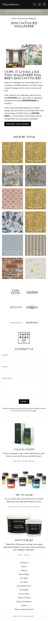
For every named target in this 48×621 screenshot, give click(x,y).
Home (14, 18)
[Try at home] (24, 479)
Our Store (24, 578)
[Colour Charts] (24, 433)
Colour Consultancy (24, 601)
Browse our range (17, 124)
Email (5, 367)
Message (7, 378)
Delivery (24, 570)
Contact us (24, 562)
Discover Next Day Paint (24, 609)
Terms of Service (25, 411)
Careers (24, 605)
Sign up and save (23, 616)
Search (24, 566)
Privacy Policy (24, 594)
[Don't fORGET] (24, 524)
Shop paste (24, 555)
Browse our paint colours (24, 506)
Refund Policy (24, 574)
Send (24, 401)
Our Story (24, 582)
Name (5, 355)
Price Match (24, 590)
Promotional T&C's (24, 586)
